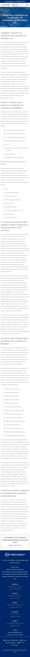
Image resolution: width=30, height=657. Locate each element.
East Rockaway (16, 569)
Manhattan (12, 560)
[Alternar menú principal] (27, 5)
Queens (18, 562)
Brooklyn (22, 560)
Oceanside (19, 574)
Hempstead (20, 572)
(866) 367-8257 (15, 545)
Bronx (17, 560)
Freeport (8, 572)
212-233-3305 (19, 634)
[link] (15, 4)
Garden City (14, 572)
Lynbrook (14, 574)
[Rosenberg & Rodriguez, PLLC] (6, 5)
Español (15, 630)
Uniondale (4, 576)
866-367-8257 (18, 632)
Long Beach (8, 574)
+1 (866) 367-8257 (20, 1)
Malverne (25, 574)
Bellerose (9, 569)
